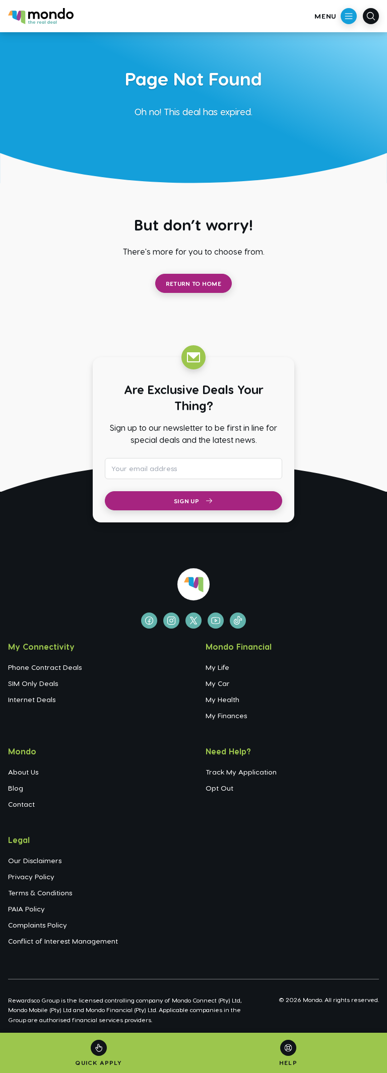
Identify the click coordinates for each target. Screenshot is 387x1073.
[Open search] (371, 16)
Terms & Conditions (40, 892)
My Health (222, 699)
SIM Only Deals (33, 683)
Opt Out (219, 788)
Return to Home (193, 283)
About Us (23, 772)
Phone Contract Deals (45, 667)
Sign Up (186, 500)
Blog (15, 788)
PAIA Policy (26, 908)
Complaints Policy (37, 925)
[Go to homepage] (41, 16)
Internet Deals (31, 699)
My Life (217, 667)
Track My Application (241, 772)
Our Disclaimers (34, 860)
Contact (21, 804)
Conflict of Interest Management (63, 941)
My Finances (226, 715)
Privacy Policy (31, 876)
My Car (218, 683)
